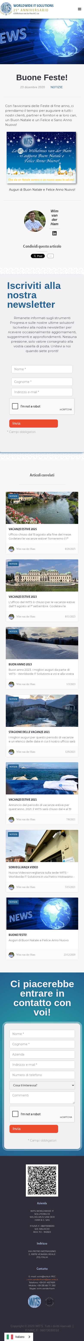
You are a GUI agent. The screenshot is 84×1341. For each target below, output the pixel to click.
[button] (79, 9)
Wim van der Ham (54, 217)
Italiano (19, 1336)
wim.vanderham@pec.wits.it (42, 1279)
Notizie (57, 87)
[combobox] (18, 1337)
